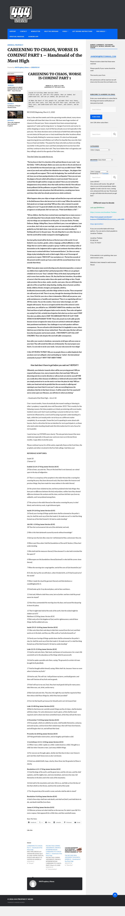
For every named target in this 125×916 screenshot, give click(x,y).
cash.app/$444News (97, 207)
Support (13, 31)
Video (64, 31)
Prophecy (19, 45)
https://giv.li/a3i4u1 (96, 224)
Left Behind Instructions (82, 31)
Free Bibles (100, 31)
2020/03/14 (35, 67)
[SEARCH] (114, 134)
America (11, 45)
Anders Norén (19, 902)
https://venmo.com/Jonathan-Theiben (103, 212)
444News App (33, 36)
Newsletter (35, 31)
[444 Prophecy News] (62, 14)
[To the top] (115, 895)
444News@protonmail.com (103, 56)
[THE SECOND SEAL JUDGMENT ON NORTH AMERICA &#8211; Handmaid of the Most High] (73, 849)
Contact (23, 31)
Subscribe (96, 117)
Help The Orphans (51, 31)
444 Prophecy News (22, 67)
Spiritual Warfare (17, 36)
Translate (105, 173)
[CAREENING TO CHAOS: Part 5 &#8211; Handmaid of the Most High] (36, 854)
